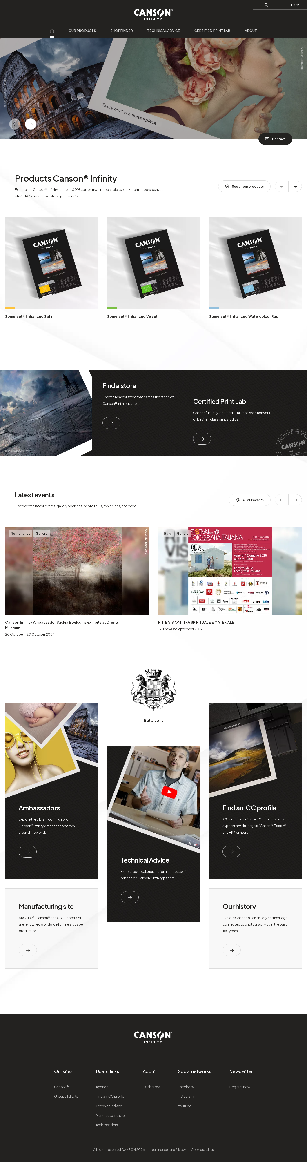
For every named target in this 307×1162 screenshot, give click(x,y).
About (251, 30)
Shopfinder (121, 30)
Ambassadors (39, 808)
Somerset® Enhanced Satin (29, 316)
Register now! (240, 1086)
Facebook (186, 1086)
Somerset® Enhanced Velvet (132, 316)
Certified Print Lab (212, 30)
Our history (239, 906)
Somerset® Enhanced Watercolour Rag (243, 316)
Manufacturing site (46, 906)
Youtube (184, 1106)
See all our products (248, 186)
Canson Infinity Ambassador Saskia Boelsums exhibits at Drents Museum (62, 625)
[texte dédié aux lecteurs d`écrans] (30, 124)
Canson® (61, 1086)
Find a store (119, 385)
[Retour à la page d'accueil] (153, 12)
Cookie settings (202, 1149)
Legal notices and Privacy (167, 1149)
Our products (82, 30)
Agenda (102, 1086)
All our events (253, 500)
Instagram (186, 1096)
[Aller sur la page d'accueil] (52, 30)
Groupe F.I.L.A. (66, 1096)
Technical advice (163, 30)
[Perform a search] (266, 4)
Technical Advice (145, 860)
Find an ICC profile (249, 808)
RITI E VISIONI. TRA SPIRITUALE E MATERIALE (196, 622)
